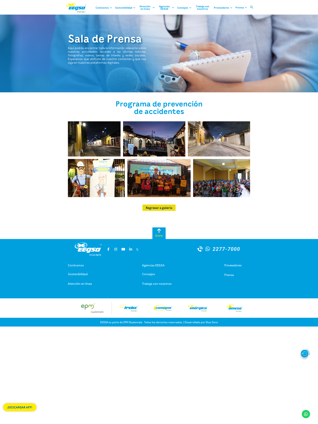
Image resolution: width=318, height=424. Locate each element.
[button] (251, 7)
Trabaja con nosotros (157, 283)
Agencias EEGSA (153, 265)
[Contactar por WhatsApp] (207, 248)
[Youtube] (123, 249)
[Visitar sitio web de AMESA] (234, 308)
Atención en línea (80, 283)
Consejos (148, 274)
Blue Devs (212, 322)
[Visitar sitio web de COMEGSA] (162, 308)
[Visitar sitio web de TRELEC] (128, 308)
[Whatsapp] (306, 414)
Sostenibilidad (78, 274)
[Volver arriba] (159, 230)
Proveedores (233, 265)
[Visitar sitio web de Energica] (197, 308)
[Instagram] (115, 249)
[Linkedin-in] (130, 249)
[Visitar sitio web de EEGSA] (78, 7)
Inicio (159, 235)
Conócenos (76, 265)
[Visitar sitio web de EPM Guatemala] (92, 308)
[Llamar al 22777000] (200, 248)
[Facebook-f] (108, 249)
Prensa (229, 275)
